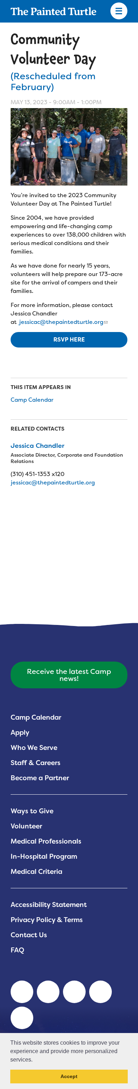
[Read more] (69, 147)
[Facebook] (74, 992)
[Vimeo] (100, 992)
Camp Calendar (32, 399)
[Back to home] (53, 11)
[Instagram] (22, 1018)
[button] (35, 1060)
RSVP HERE (69, 339)
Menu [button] (118, 11)
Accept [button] (69, 1076)
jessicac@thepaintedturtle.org (60, 322)
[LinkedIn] (22, 992)
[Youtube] (48, 992)
